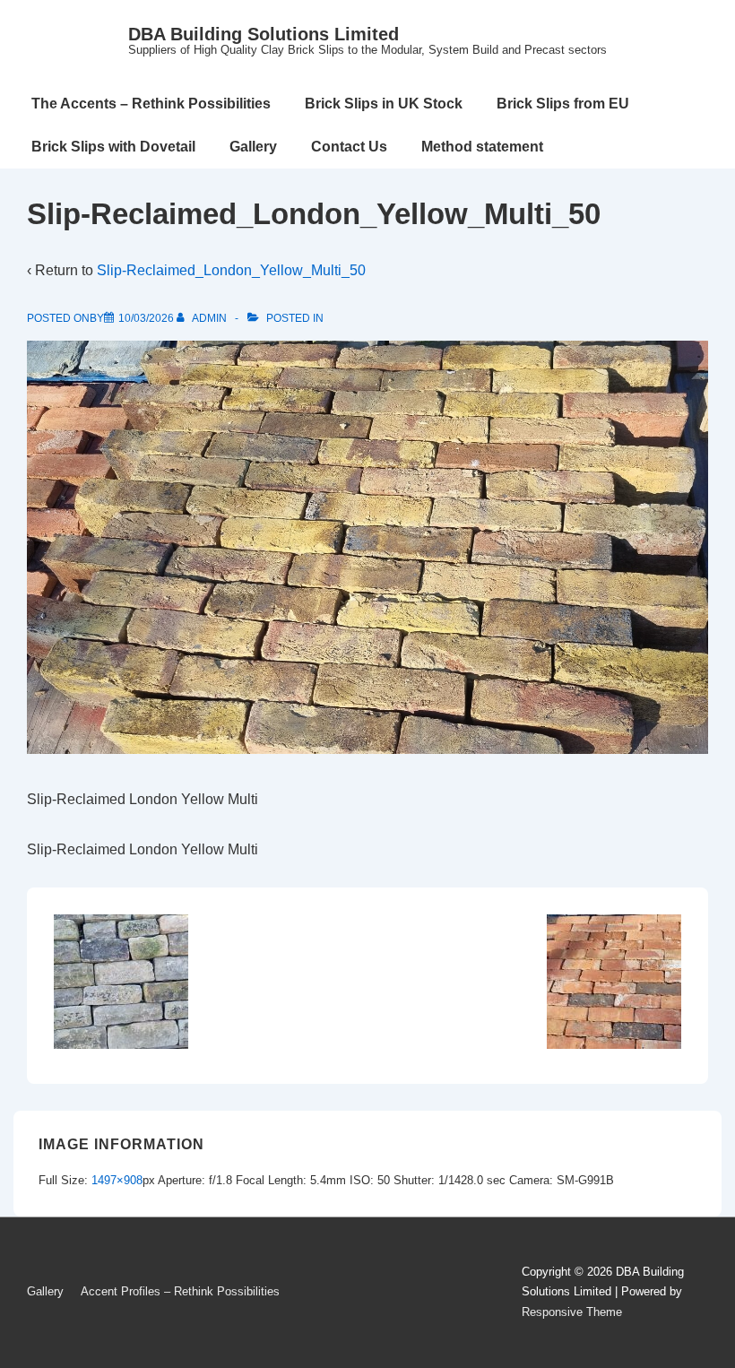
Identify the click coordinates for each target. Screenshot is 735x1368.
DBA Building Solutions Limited (263, 34)
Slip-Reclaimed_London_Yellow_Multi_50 (231, 270)
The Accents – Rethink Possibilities (151, 103)
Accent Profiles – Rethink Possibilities (180, 1291)
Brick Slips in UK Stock (384, 103)
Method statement (482, 146)
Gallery (253, 146)
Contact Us (349, 146)
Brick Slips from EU (563, 103)
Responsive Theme (572, 1312)
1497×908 (117, 1180)
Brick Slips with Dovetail (113, 146)
